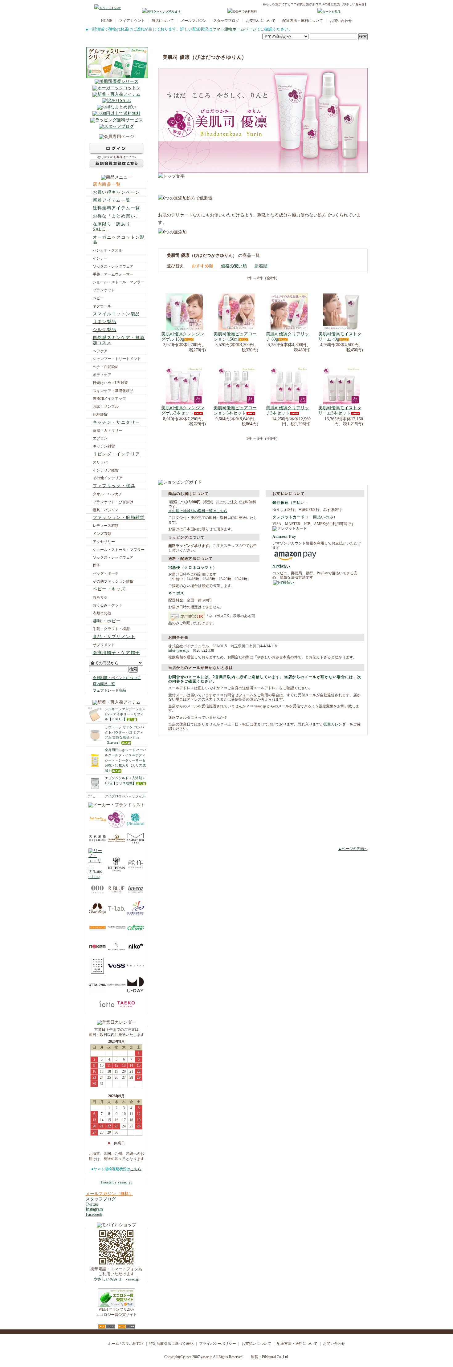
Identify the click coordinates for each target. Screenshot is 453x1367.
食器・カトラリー (107, 430)
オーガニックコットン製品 (119, 240)
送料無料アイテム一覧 (116, 208)
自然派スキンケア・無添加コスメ (119, 340)
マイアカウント (132, 20)
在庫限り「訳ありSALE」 (112, 227)
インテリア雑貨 (106, 470)
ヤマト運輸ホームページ (234, 29)
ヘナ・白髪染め (106, 367)
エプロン (100, 438)
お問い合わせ (341, 20)
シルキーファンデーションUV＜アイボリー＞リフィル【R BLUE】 (125, 714)
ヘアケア (100, 351)
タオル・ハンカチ (107, 494)
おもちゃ (100, 597)
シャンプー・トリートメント (117, 359)
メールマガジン (193, 20)
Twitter (92, 1204)
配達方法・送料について (302, 20)
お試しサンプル (106, 406)
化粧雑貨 (100, 414)
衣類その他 (102, 613)
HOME (106, 20)
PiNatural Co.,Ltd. (275, 1357)
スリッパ (100, 462)
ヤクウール (102, 306)
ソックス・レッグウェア (113, 266)
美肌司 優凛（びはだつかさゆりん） (205, 57)
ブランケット (104, 290)
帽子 (96, 565)
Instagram (94, 1209)
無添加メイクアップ (109, 398)
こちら (135, 1169)
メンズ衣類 (102, 534)
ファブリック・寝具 (114, 485)
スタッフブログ (226, 20)
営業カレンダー (336, 724)
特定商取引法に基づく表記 (171, 1343)
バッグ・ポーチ (106, 573)
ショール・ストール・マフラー (119, 282)
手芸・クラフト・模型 (111, 629)
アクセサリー (104, 542)
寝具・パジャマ (106, 510)
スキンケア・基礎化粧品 (113, 391)
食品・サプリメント (114, 636)
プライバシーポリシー (217, 1343)
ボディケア (102, 375)
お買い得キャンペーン (116, 192)
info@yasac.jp (178, 650)
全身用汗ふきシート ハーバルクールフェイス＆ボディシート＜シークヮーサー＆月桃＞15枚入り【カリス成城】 (125, 760)
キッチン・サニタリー (116, 422)
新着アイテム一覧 (112, 200)
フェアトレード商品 (109, 690)
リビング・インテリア (116, 454)
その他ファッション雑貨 (113, 581)
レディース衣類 (106, 526)
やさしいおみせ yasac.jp (116, 1279)
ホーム (113, 1343)
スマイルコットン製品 (116, 314)
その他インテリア (107, 478)
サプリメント (104, 645)
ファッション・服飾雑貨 (119, 517)
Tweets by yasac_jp (116, 1182)
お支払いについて (260, 20)
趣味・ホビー (107, 621)
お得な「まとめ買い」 (116, 216)
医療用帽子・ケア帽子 (116, 652)
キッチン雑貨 (104, 446)
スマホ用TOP (133, 1343)
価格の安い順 (234, 266)
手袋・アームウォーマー (113, 274)
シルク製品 (104, 329)
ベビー (98, 298)
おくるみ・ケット (107, 605)
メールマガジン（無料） (109, 1193)
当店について (163, 20)
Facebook (94, 1214)
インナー (100, 258)
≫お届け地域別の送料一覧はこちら (197, 511)
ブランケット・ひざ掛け (113, 502)
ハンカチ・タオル (107, 250)
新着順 (261, 266)
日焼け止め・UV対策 (110, 383)
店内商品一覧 (107, 184)
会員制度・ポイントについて (117, 678)
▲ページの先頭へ (353, 849)
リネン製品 (104, 321)
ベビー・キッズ (109, 589)
